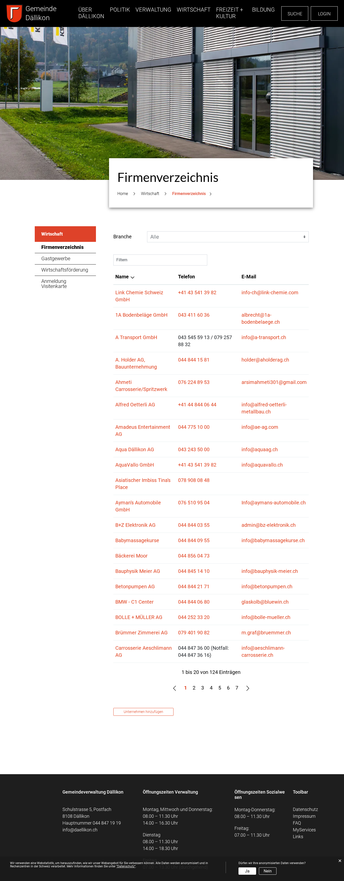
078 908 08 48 (194, 480)
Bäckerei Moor (131, 556)
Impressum (304, 816)
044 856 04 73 (194, 556)
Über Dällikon (91, 13)
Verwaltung (153, 10)
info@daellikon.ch (79, 829)
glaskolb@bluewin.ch (265, 602)
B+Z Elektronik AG (135, 525)
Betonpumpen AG (135, 586)
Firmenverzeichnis (68, 247)
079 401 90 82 (194, 633)
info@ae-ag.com (260, 427)
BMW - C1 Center (134, 602)
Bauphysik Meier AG (137, 571)
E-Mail (249, 277)
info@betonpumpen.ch (267, 586)
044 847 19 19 (107, 823)
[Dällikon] (14, 13)
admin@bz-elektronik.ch (269, 525)
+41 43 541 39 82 (197, 292)
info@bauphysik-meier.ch (270, 571)
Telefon (186, 277)
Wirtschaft (194, 10)
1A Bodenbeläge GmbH (141, 315)
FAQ (297, 823)
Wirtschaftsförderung (64, 270)
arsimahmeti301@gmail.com (274, 382)
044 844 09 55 (194, 540)
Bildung (263, 10)
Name (122, 277)
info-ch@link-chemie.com (270, 292)
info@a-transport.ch (264, 337)
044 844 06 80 (194, 602)
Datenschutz (305, 809)
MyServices (304, 829)
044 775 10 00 (194, 427)
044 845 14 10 (194, 571)
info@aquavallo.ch (262, 465)
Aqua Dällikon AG (134, 449)
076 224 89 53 (194, 382)
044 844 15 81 (194, 360)
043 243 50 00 (194, 449)
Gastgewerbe (55, 258)
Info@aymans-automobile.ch (274, 503)
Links (298, 836)
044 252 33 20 (194, 617)
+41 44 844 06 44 (197, 405)
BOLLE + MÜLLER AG (138, 617)
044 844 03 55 (194, 525)
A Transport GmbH (136, 337)
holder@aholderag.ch (265, 360)
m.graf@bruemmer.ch (266, 633)
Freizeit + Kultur (229, 13)
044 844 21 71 (194, 586)
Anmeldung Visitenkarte (54, 283)
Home (122, 193)
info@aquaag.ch (260, 449)
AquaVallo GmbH (134, 465)
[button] (150, 194)
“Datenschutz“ (125, 866)
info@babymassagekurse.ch (273, 540)
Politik (120, 10)
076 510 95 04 (194, 503)
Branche (122, 237)
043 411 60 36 (194, 315)
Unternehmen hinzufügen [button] (143, 712)
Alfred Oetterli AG (135, 405)
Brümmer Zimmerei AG (141, 633)
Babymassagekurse (137, 540)
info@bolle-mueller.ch (266, 617)
